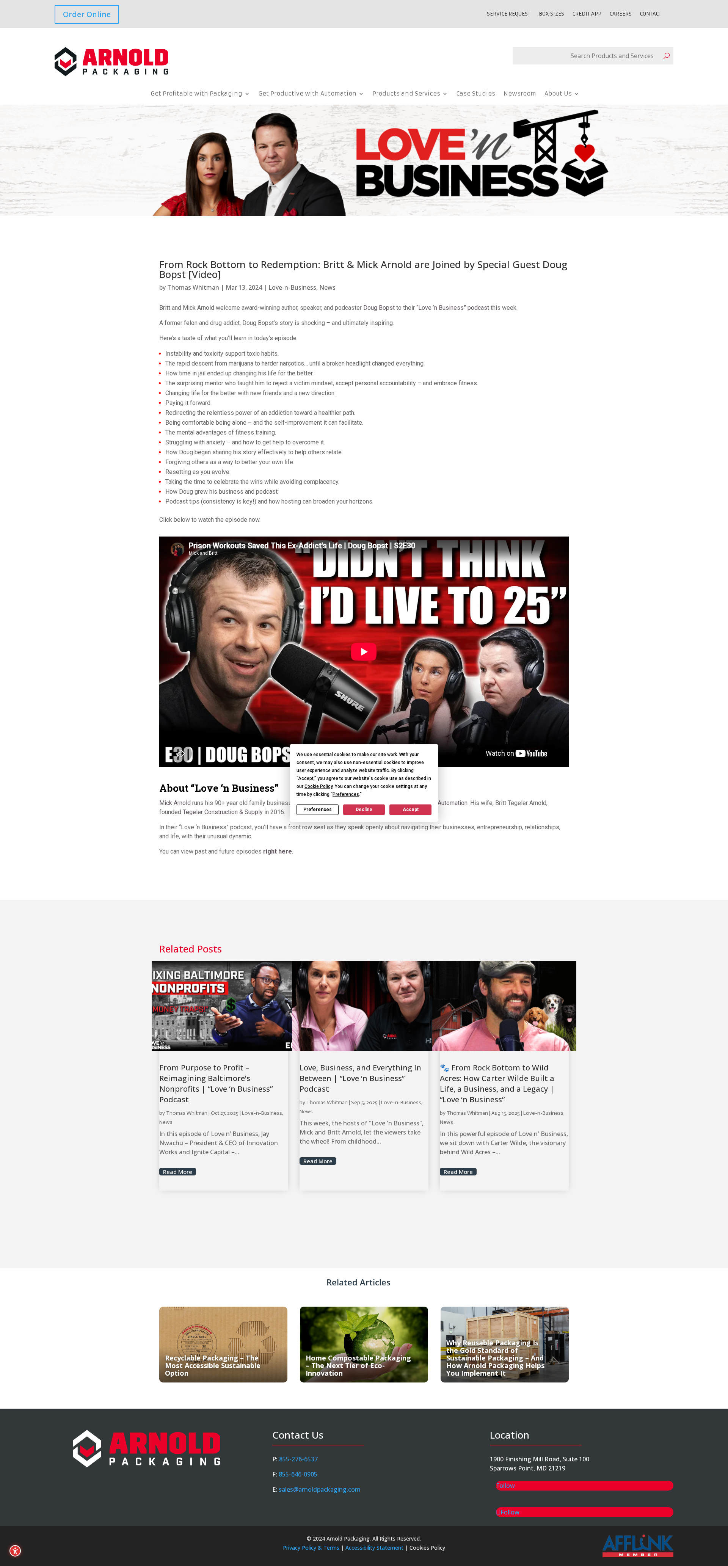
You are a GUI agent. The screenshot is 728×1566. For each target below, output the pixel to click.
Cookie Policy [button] (318, 786)
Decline (364, 809)
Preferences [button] (346, 794)
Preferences (317, 809)
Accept (411, 809)
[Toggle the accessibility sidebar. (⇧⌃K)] (15, 1551)
